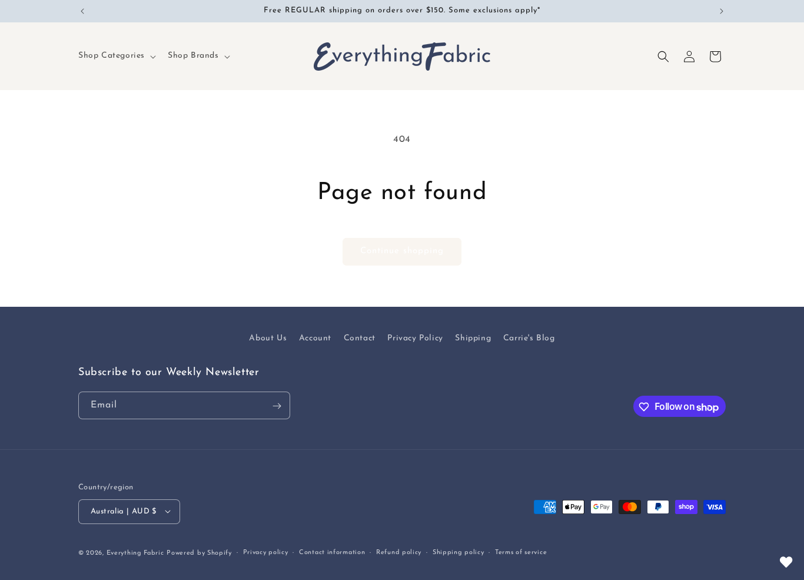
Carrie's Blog (529, 338)
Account (315, 338)
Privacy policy (265, 552)
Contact (360, 338)
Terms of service (521, 552)
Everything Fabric (135, 552)
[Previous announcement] (82, 11)
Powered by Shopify (199, 552)
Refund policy (398, 552)
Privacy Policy (415, 338)
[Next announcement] (722, 11)
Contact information (332, 552)
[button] (116, 56)
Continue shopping (402, 251)
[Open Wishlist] (786, 562)
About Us (268, 338)
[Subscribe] (277, 406)
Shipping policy (458, 552)
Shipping (473, 338)
